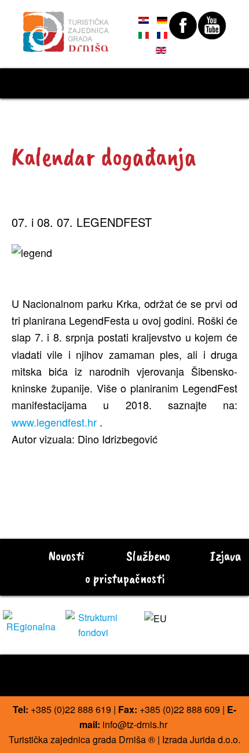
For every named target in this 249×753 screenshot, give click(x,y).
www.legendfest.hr (54, 421)
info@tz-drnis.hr (134, 724)
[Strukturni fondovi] (93, 623)
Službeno (146, 555)
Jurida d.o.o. (215, 739)
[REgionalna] (31, 620)
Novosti (65, 555)
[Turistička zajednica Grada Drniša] (66, 27)
